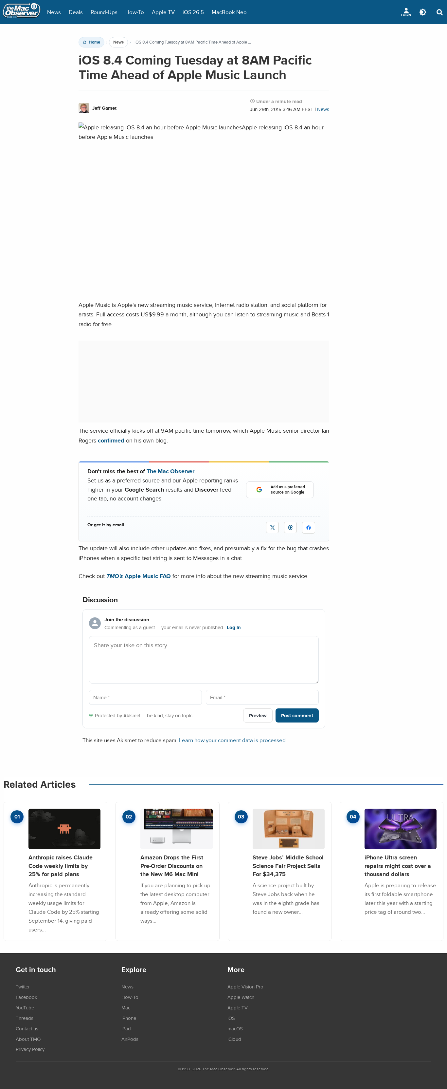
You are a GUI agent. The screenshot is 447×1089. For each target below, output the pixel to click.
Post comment (297, 715)
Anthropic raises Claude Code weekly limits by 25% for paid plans (60, 865)
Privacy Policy (30, 1049)
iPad (126, 1028)
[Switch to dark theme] (423, 12)
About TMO (28, 1038)
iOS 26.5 (193, 12)
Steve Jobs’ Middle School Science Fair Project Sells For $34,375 (288, 865)
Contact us (27, 1028)
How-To (134, 12)
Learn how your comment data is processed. (233, 740)
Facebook (26, 997)
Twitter (23, 986)
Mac (125, 1007)
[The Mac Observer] (21, 12)
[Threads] (290, 527)
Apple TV (163, 12)
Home (94, 42)
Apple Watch (240, 997)
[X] (272, 527)
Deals (76, 12)
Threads (24, 1018)
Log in (234, 627)
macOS (235, 1028)
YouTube (25, 1007)
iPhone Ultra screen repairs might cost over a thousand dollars (398, 865)
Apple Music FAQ (138, 576)
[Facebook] (308, 528)
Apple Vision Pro (245, 986)
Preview (258, 715)
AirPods (129, 1038)
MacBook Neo (229, 12)
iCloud (234, 1038)
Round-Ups (104, 12)
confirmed (111, 440)
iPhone (128, 1018)
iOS (231, 1018)
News (54, 12)
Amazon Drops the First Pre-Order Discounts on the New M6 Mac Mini (171, 865)
